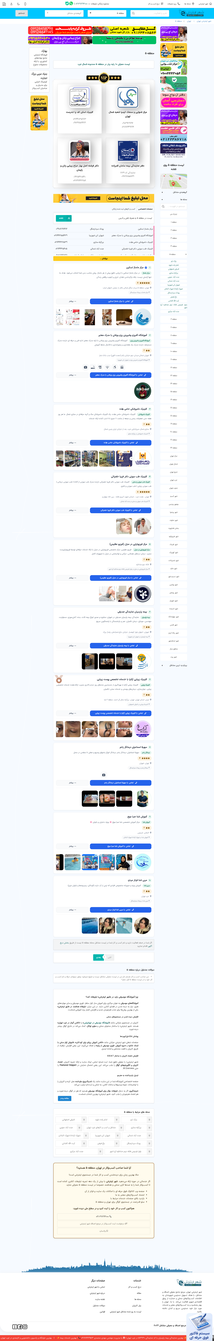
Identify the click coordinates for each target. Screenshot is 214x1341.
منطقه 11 (174, 359)
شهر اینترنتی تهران (203, 21)
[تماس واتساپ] (71, 4)
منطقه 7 (174, 327)
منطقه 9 (174, 343)
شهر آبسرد (173, 496)
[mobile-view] (25, 4)
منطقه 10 (173, 351)
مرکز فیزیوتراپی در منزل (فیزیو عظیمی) (128, 544)
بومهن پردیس (173, 504)
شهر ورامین (174, 584)
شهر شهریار (174, 600)
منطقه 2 (174, 230)
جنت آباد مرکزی (173, 311)
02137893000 (81, 3)
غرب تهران (173, 480)
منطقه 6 (174, 319)
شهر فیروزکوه (173, 536)
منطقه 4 (174, 246)
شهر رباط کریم (174, 633)
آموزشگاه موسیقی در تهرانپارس (96, 1022)
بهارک (44, 51)
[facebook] (19, 1326)
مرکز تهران (173, 456)
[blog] (146, 1047)
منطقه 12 (173, 367)
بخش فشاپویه (174, 528)
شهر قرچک (174, 544)
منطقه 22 (173, 448)
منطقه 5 (178, 21)
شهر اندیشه (173, 608)
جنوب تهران (173, 488)
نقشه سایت (100, 1299)
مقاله (139, 1293)
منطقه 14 (173, 383)
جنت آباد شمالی (173, 281)
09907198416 (61, 229)
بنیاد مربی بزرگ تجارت (39, 76)
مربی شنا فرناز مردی (137, 880)
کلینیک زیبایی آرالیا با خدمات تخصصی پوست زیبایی (122, 679)
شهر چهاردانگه (174, 616)
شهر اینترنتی (204, 3)
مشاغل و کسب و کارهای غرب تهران (101, 1127)
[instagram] (25, 1326)
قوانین (102, 1311)
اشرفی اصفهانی (173, 269)
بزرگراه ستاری (173, 273)
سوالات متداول (99, 1305)
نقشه (61, 218)
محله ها (138, 1299)
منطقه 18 (173, 416)
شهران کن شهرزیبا (174, 285)
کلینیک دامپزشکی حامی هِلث (141, 242)
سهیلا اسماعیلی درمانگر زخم (133, 747)
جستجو (21, 13)
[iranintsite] (14, 1326)
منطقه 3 (174, 238)
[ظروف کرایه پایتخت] (60, 33)
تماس (119, 301)
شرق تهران (173, 472)
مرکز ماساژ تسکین (145, 229)
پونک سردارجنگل (173, 293)
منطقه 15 (173, 391)
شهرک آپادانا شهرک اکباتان (174, 289)
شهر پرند (173, 657)
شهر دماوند (174, 520)
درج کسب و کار (134, 1287)
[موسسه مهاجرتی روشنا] (124, 43)
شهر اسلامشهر (173, 641)
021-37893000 (102, 1216)
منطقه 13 (173, 375)
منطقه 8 (174, 335)
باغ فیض (173, 297)
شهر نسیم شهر (173, 576)
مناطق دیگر (174, 649)
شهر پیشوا (173, 512)
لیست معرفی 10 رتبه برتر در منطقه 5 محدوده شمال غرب (104, 64)
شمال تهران (174, 464)
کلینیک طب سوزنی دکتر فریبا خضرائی (137, 248)
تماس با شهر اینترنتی (96, 1287)
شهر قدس (173, 625)
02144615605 (61, 248)
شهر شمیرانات (174, 560)
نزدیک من (173, 214)
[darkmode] (18, 4)
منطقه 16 (173, 399)
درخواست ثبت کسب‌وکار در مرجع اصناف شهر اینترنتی (102, 1223)
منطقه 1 (173, 222)
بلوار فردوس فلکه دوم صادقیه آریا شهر (173, 306)
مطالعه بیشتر (64, 1098)
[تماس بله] (67, 4)
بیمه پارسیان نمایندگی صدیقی (132, 612)
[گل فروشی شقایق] (124, 33)
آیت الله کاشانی (173, 301)
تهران (189, 21)
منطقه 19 (173, 424)
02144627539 (61, 242)
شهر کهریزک (173, 552)
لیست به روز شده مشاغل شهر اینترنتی (125, 1311)
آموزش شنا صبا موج (137, 816)
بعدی (98, 957)
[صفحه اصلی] (192, 13)
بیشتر (71, 301)
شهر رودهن (174, 592)
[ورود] (11, 4)
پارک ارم (173, 261)
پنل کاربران (136, 1305)
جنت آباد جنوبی (173, 277)
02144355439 (60, 235)
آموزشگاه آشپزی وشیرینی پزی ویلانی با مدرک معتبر (132, 235)
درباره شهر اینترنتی (97, 1293)
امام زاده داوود (174, 265)
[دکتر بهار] (60, 43)
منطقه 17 (173, 408)
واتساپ (102, 1231)
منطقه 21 (173, 440)
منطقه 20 (173, 432)
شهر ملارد (173, 568)
